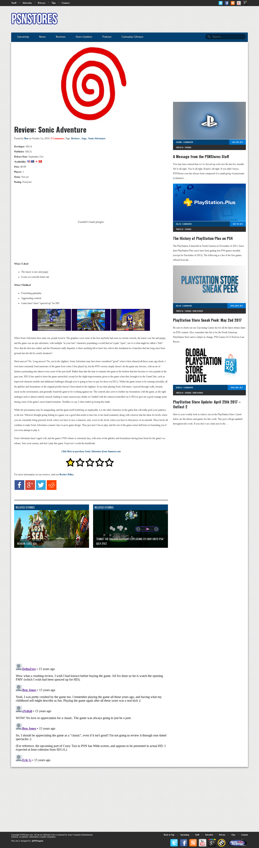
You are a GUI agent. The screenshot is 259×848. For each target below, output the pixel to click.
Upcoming (184, 835)
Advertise (27, 3)
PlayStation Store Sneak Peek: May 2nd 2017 (207, 320)
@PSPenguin (37, 841)
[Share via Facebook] (19, 489)
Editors (179, 142)
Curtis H (179, 387)
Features (188, 147)
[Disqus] (88, 601)
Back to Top (169, 835)
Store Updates (198, 311)
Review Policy (66, 474)
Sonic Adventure (96, 138)
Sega (84, 138)
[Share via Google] (30, 489)
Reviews (75, 138)
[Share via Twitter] (41, 489)
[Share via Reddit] (51, 489)
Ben (26, 138)
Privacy (42, 3)
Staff (14, 3)
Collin (178, 223)
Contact (66, 3)
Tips (54, 3)
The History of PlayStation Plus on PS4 (203, 238)
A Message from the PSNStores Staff (201, 156)
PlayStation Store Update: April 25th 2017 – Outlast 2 (207, 404)
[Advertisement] (174, 19)
